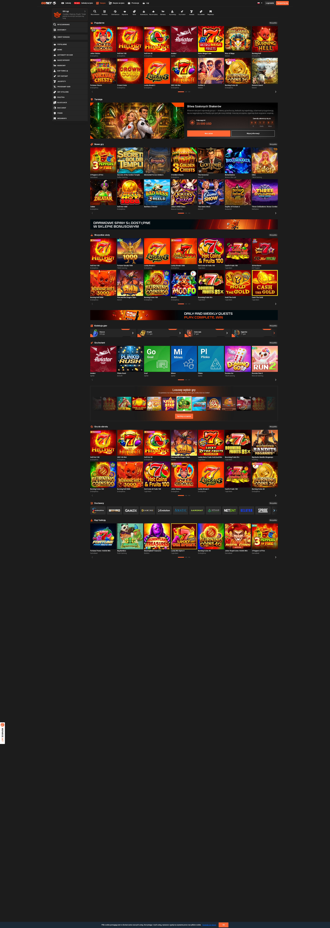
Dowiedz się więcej (209, 925)
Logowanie (270, 3)
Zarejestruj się (282, 3)
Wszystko (273, 23)
